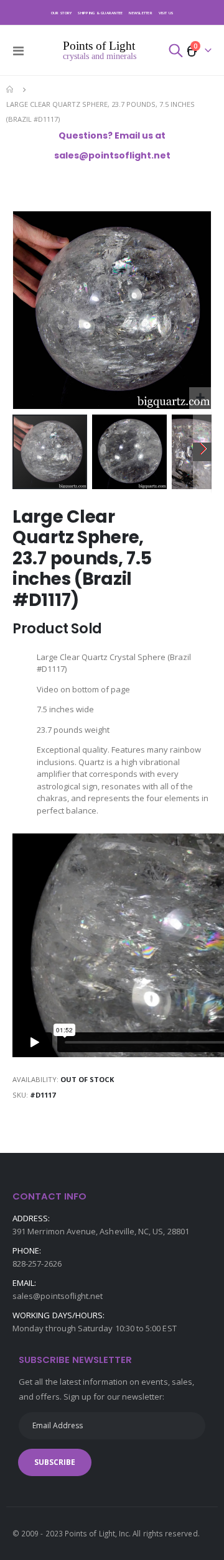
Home (10, 89)
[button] (200, 398)
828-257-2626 (37, 1263)
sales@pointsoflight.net (57, 1295)
